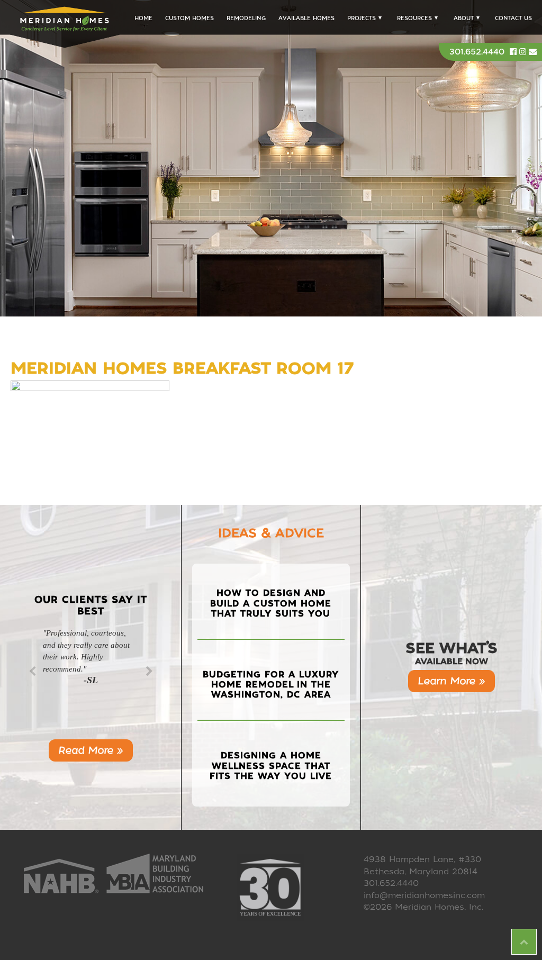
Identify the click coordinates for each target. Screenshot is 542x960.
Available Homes (306, 18)
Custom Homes (189, 18)
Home (143, 18)
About (464, 18)
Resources (414, 18)
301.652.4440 (476, 52)
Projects (361, 18)
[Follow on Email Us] (533, 52)
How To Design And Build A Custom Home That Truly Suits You (270, 603)
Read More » (90, 750)
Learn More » (451, 680)
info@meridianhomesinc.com (424, 895)
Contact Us (513, 18)
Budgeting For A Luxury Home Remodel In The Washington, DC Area (271, 684)
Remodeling (246, 18)
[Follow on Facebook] (514, 52)
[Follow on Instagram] (524, 52)
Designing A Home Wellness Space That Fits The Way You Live (271, 765)
